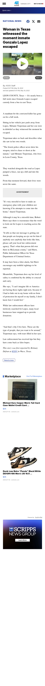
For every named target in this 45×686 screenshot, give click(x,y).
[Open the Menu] (4, 4)
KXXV (15, 351)
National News (12, 21)
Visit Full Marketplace (34, 376)
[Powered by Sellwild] (38, 517)
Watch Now (38, 3)
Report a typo (9, 360)
